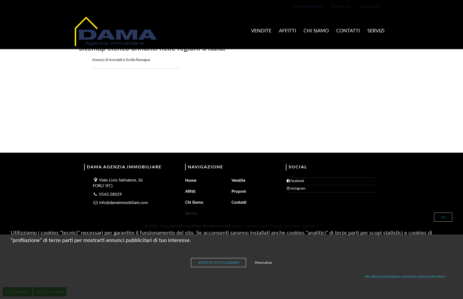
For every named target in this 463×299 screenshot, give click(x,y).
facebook (297, 181)
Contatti (348, 31)
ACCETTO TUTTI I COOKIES (218, 262)
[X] (443, 217)
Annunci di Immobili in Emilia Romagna (121, 60)
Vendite (261, 31)
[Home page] (116, 31)
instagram (297, 188)
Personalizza (263, 262)
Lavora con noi (369, 6)
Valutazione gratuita (307, 6)
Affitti (287, 31)
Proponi (239, 192)
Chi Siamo (316, 31)
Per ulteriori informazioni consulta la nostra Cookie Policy (405, 276)
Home (190, 181)
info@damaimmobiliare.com (123, 203)
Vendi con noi (340, 6)
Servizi (375, 31)
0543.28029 (110, 194)
